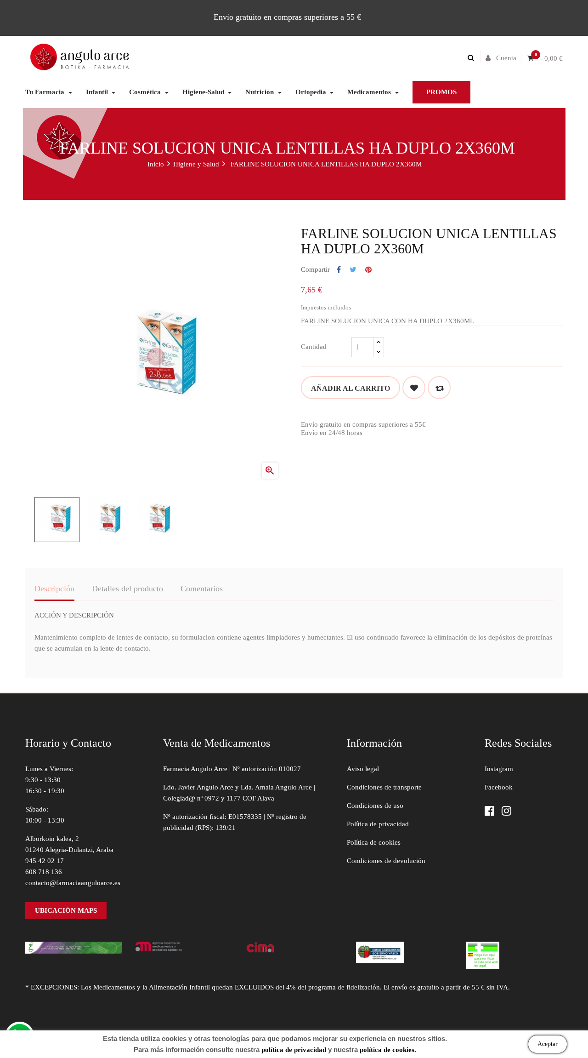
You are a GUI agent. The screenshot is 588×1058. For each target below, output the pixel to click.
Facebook (499, 787)
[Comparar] (439, 387)
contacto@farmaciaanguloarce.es (72, 882)
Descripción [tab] (54, 588)
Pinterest (368, 270)
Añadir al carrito (350, 388)
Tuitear (353, 270)
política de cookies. (388, 1049)
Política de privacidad (378, 824)
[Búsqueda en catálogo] (473, 58)
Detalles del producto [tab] (127, 588)
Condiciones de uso (375, 805)
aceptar (547, 1044)
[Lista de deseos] (413, 387)
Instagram (499, 768)
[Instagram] (506, 811)
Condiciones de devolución (386, 860)
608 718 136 (43, 871)
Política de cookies (374, 842)
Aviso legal (363, 768)
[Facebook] (489, 811)
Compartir (339, 270)
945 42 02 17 (44, 860)
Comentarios (202, 588)
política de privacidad (293, 1049)
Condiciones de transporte (384, 787)
